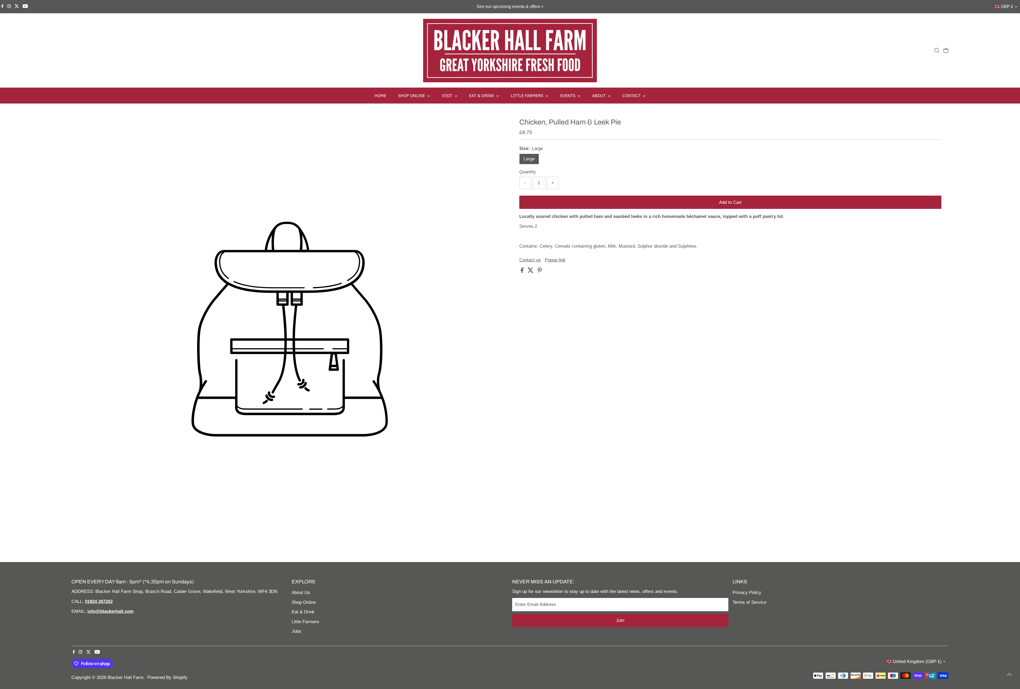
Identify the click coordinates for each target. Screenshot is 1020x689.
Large (529, 158)
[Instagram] (9, 6)
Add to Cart (730, 202)
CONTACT (632, 95)
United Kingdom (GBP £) (917, 661)
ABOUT (599, 95)
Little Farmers (305, 621)
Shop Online (304, 602)
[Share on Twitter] (531, 271)
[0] (946, 50)
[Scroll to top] (1009, 674)
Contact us (530, 260)
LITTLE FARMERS (527, 95)
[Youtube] (25, 6)
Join (620, 620)
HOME (380, 95)
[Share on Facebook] (523, 271)
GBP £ (1007, 6)
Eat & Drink (303, 611)
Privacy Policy (747, 592)
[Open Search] (936, 50)
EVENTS (568, 95)
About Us (301, 592)
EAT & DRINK (482, 95)
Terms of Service (749, 602)
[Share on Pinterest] (540, 271)
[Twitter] (16, 6)
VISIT (447, 95)
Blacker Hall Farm (125, 677)
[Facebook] (2, 6)
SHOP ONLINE (412, 95)
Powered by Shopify (167, 677)
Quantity (527, 171)
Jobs (296, 631)
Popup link (555, 260)
